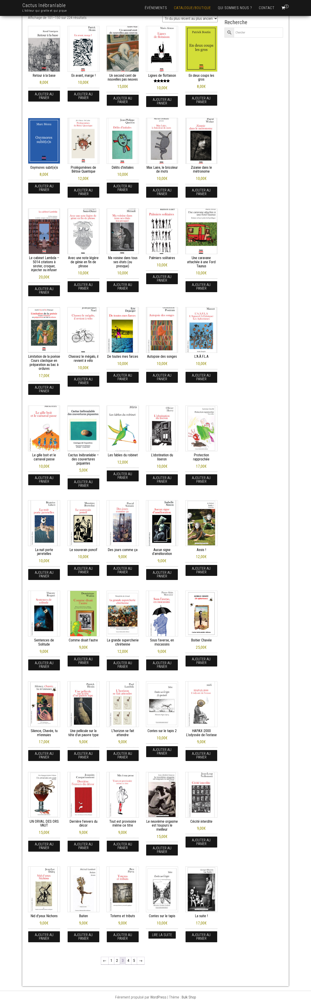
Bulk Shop (189, 997)
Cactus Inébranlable (44, 5)
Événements (156, 8)
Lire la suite (162, 935)
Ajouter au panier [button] (44, 96)
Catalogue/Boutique (192, 8)
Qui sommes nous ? (235, 8)
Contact (267, 8)
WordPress (158, 997)
